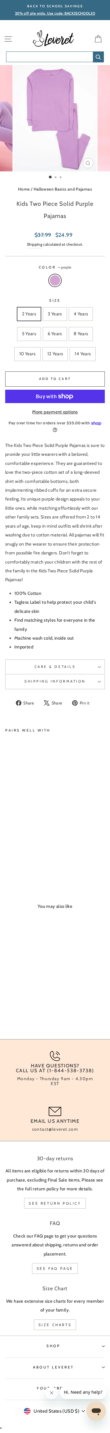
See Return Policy (55, 1203)
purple (55, 280)
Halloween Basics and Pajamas (63, 189)
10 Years (27, 353)
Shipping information (55, 681)
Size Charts (55, 1324)
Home (24, 189)
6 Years (55, 333)
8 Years (81, 333)
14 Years (83, 353)
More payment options (55, 412)
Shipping (34, 244)
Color (55, 267)
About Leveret (53, 1367)
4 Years (81, 314)
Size (55, 300)
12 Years (55, 353)
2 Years (29, 314)
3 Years (55, 314)
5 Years (29, 333)
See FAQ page (55, 1268)
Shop (53, 1346)
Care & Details (55, 667)
